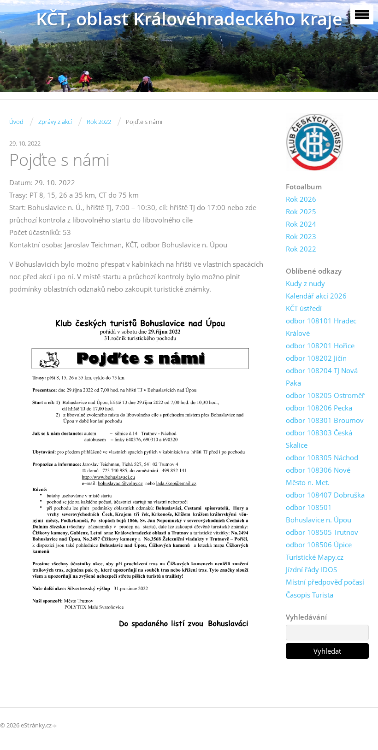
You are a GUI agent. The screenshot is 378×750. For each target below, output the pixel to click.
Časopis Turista (309, 594)
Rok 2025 (301, 211)
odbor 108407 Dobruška (325, 494)
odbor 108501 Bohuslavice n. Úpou (318, 513)
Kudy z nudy (305, 283)
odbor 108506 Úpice (319, 544)
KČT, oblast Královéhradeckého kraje (189, 18)
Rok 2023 (301, 236)
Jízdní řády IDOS (311, 569)
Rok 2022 (99, 121)
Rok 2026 (301, 199)
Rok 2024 (301, 224)
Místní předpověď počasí (325, 581)
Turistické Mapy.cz (314, 557)
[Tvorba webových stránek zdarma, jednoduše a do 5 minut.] (55, 725)
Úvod (16, 121)
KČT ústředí (304, 308)
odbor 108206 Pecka (319, 407)
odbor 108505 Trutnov (322, 532)
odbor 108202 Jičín (316, 358)
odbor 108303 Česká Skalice (319, 439)
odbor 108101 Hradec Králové (321, 327)
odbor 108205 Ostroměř (325, 395)
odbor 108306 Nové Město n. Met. (318, 476)
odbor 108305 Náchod (322, 457)
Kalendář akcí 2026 (316, 295)
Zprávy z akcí (55, 121)
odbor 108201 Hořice (320, 345)
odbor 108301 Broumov (325, 420)
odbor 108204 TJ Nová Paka (322, 376)
